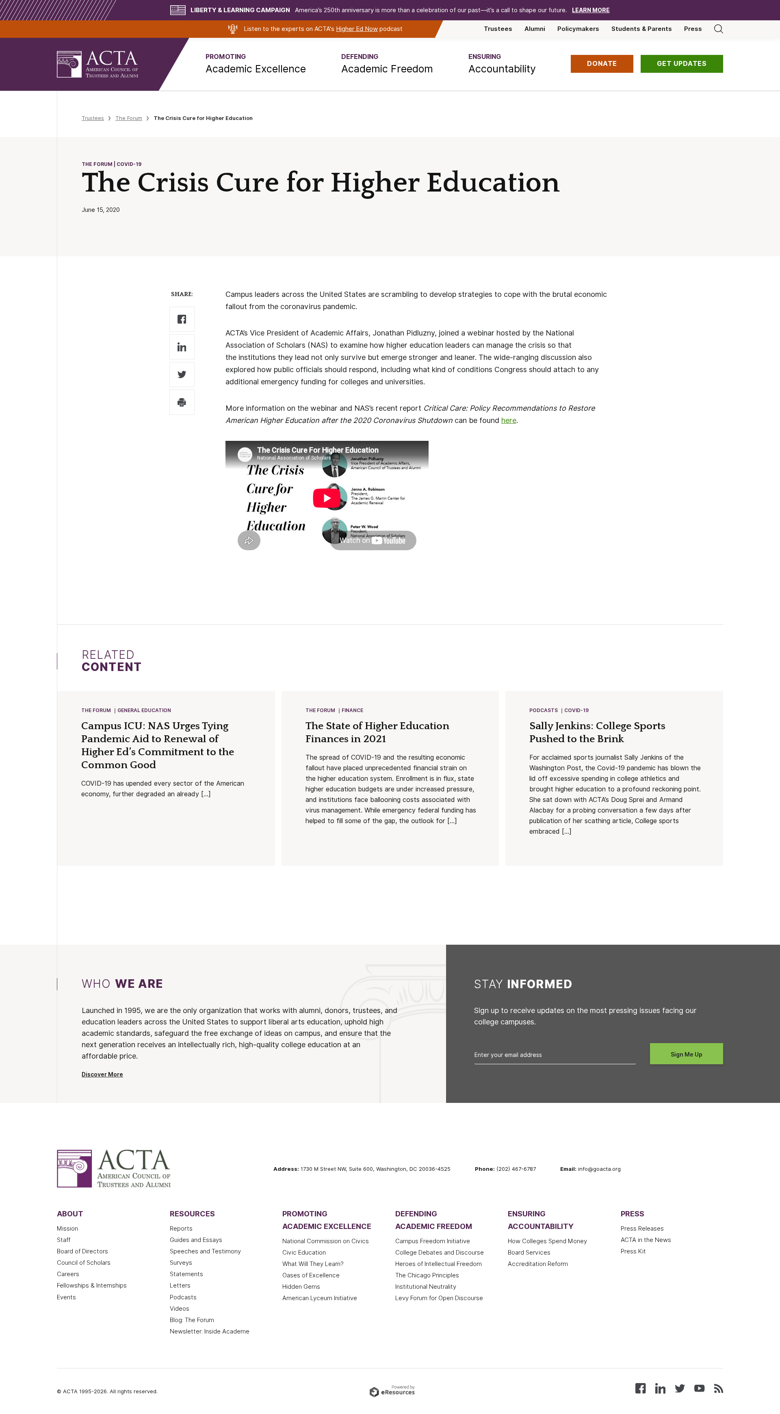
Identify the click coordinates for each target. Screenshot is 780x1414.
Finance (352, 710)
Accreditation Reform (538, 1264)
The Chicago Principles (427, 1275)
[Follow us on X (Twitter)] (680, 1387)
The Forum (128, 118)
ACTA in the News (646, 1240)
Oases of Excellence (311, 1275)
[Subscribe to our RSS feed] (718, 1387)
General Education (144, 710)
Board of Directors (82, 1251)
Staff (63, 1240)
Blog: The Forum (192, 1320)
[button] (256, 64)
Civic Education (304, 1252)
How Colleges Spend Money (547, 1241)
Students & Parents (641, 29)
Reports (181, 1228)
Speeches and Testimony (205, 1251)
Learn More (591, 10)
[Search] (718, 29)
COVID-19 (576, 710)
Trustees (498, 29)
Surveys (181, 1262)
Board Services (529, 1252)
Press (693, 29)
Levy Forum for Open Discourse (439, 1298)
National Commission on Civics (325, 1241)
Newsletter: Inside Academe (209, 1331)
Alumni (534, 29)
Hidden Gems (301, 1286)
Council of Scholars (83, 1262)
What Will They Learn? (313, 1264)
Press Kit (633, 1251)
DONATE (602, 64)
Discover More (102, 1074)
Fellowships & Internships (92, 1285)
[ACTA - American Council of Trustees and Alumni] (107, 64)
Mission (67, 1228)
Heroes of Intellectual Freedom (438, 1264)
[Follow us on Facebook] (640, 1387)
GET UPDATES (682, 64)
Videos (179, 1308)
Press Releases (642, 1228)
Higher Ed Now (357, 29)
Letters (180, 1285)
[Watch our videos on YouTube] (699, 1387)
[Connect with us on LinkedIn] (660, 1387)
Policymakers (578, 29)
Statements (186, 1274)
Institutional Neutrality (425, 1286)
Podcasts (543, 710)
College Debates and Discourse (439, 1252)
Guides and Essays (196, 1240)
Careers (68, 1274)
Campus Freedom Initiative (432, 1241)
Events (66, 1297)
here (508, 420)
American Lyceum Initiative (319, 1298)
